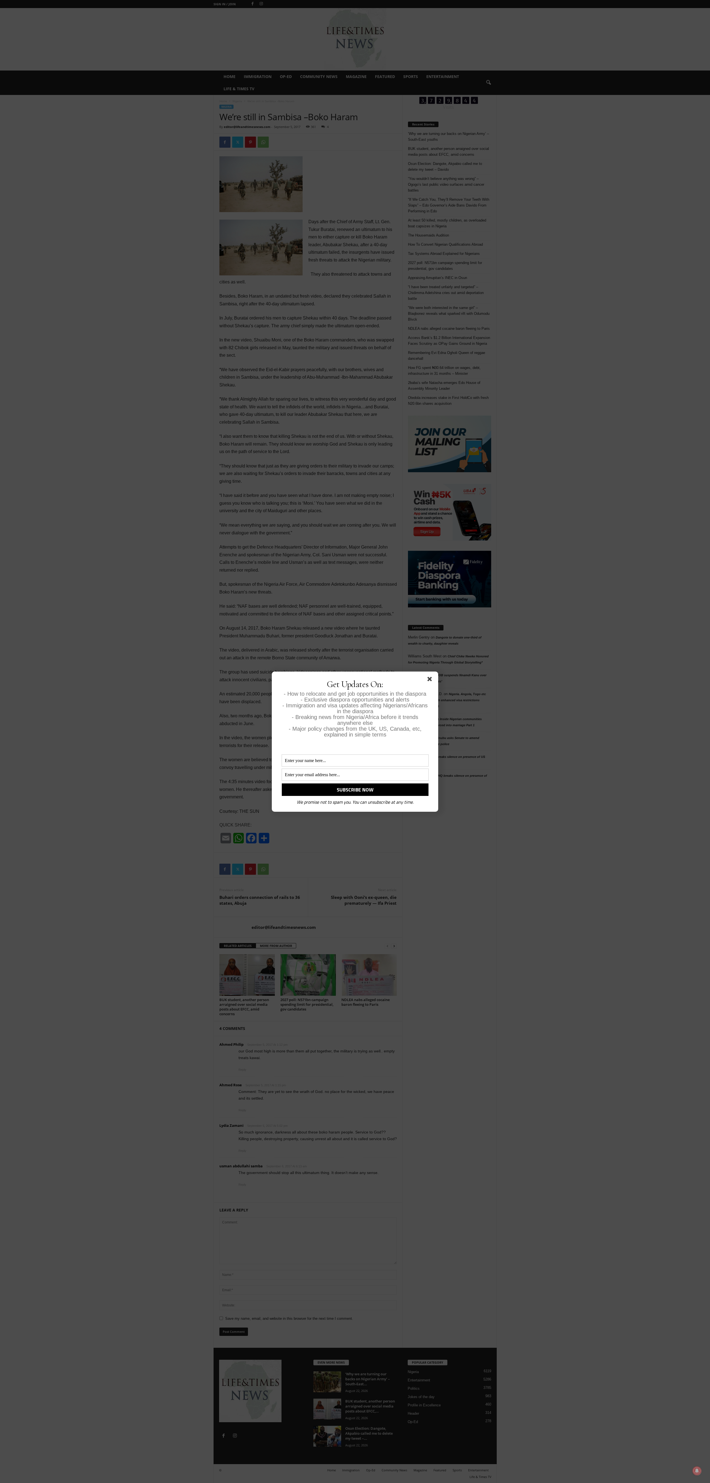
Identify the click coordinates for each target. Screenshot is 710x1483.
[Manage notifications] (697, 1470)
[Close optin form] (430, 680)
